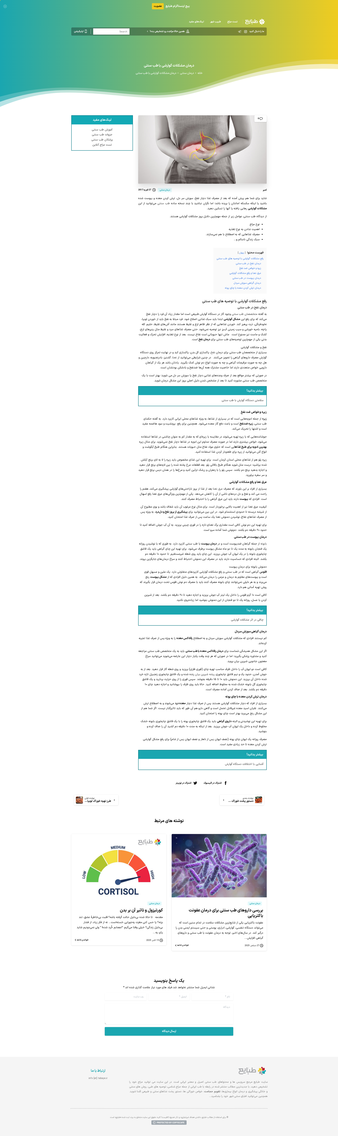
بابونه (264, 544)
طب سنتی (163, 203)
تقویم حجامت (212, 1092)
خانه (200, 73)
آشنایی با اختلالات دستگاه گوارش (244, 764)
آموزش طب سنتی (102, 130)
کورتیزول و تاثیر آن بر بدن (141, 910)
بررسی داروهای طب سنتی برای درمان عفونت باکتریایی (226, 913)
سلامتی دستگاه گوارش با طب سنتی (243, 400)
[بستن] (5, 6)
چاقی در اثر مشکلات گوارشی (247, 620)
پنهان (241, 252)
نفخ (213, 352)
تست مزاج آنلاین (102, 145)
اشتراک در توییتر (184, 783)
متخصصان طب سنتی (245, 314)
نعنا (174, 357)
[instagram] (246, 31)
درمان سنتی (187, 73)
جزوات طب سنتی (102, 135)
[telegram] (240, 31)
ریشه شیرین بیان (205, 674)
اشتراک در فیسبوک (213, 783)
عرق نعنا (218, 489)
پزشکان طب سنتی (102, 140)
